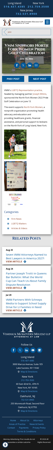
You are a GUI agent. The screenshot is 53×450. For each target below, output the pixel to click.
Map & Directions (29, 371)
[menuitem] (13, 420)
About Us (24, 420)
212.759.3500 (38, 6)
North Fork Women (33, 107)
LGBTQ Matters (18, 223)
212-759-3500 (27, 380)
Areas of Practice (17, 424)
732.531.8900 (26, 13)
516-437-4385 (27, 360)
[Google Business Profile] (39, 350)
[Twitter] (20, 350)
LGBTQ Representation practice (26, 90)
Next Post (39, 78)
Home (13, 420)
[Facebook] (13, 350)
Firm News (16, 218)
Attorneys (38, 420)
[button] (5, 445)
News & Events (37, 424)
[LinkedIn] (26, 350)
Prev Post (13, 78)
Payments (24, 427)
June (9, 32)
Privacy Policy (39, 427)
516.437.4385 (14, 6)
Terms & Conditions (26, 431)
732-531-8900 (27, 399)
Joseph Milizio (39, 94)
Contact (11, 427)
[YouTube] (33, 350)
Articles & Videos (19, 228)
